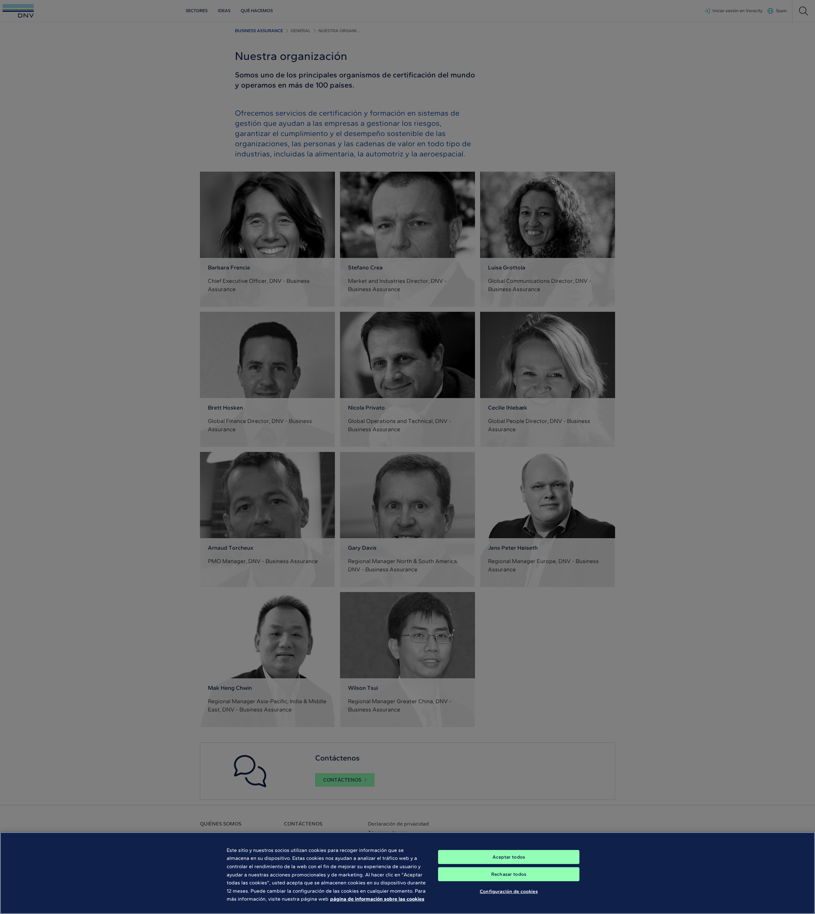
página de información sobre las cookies (377, 899)
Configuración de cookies (509, 891)
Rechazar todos (508, 874)
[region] (407, 873)
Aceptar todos (509, 857)
